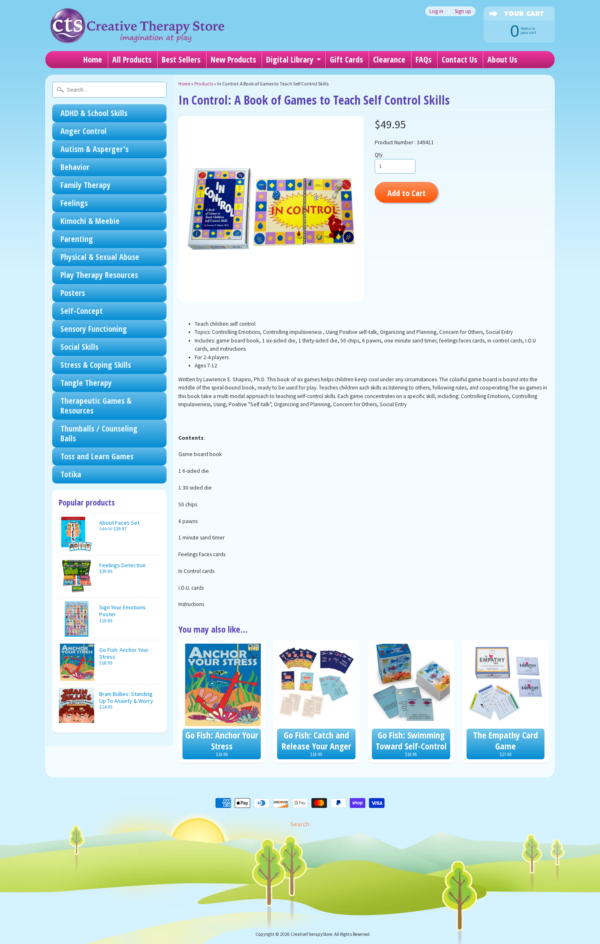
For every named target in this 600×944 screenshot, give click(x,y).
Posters (72, 292)
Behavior (74, 166)
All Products (131, 59)
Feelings (74, 202)
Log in (436, 11)
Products (203, 84)
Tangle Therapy (86, 382)
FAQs (423, 59)
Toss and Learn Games (96, 456)
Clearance (389, 59)
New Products (233, 59)
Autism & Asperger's (94, 148)
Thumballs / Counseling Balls (99, 433)
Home (92, 59)
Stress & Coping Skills (95, 364)
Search (300, 824)
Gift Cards (346, 59)
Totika (70, 474)
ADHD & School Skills (93, 113)
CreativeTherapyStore (311, 934)
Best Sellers (181, 59)
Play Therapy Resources (99, 274)
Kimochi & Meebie (90, 220)
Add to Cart (406, 193)
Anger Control (83, 130)
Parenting (76, 238)
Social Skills (79, 346)
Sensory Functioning (93, 328)
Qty (378, 154)
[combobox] (109, 90)
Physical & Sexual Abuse (99, 256)
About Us (502, 59)
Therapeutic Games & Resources (95, 405)
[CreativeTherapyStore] (137, 33)
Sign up (463, 11)
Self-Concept (81, 310)
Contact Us (459, 59)
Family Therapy (85, 184)
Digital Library (289, 59)
